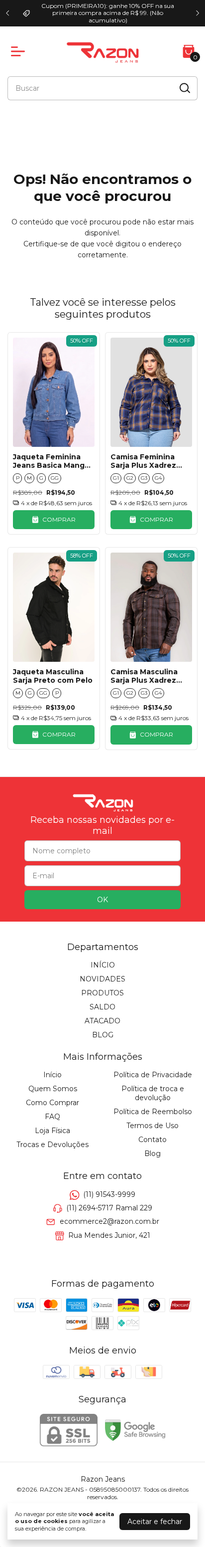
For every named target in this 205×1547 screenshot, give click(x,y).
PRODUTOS (102, 992)
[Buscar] (184, 87)
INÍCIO (103, 965)
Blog (152, 1153)
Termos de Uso (152, 1125)
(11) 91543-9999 (109, 1194)
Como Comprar (52, 1102)
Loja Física (52, 1130)
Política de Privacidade (152, 1074)
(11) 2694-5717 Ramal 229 (109, 1207)
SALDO (102, 1006)
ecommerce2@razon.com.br (109, 1221)
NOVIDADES (102, 978)
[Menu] (19, 51)
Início (52, 1074)
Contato (152, 1139)
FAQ (52, 1116)
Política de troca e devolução (152, 1093)
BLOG (102, 1034)
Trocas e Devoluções (52, 1144)
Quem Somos (52, 1088)
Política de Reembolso (152, 1111)
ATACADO (102, 1020)
